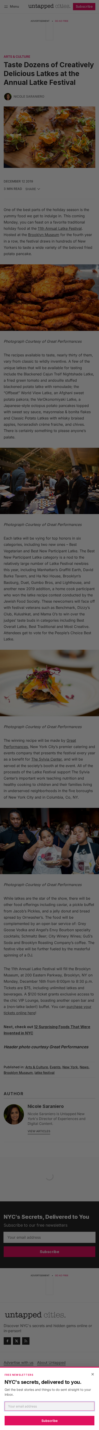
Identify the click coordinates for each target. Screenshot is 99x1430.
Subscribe (49, 1421)
